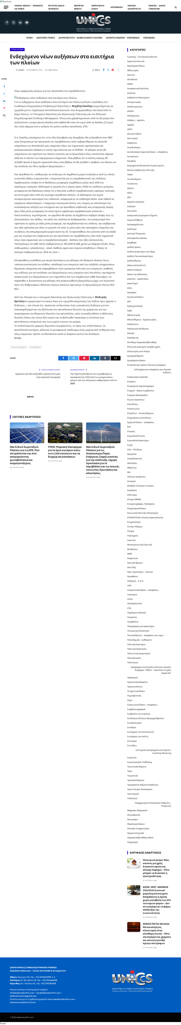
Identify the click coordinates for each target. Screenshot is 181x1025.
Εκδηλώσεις (132, 324)
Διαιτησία (132, 211)
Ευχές (130, 445)
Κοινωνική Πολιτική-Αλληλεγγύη (142, 513)
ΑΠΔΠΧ (130, 111)
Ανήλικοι (131, 93)
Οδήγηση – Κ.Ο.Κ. (135, 581)
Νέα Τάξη (131, 567)
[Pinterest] (4, 108)
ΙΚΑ (129, 472)
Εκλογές (131, 333)
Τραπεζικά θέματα (135, 780)
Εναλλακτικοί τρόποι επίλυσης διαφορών (146, 365)
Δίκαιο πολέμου (134, 270)
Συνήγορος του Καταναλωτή (140, 732)
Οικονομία (132, 594)
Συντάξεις (132, 745)
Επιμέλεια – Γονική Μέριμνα (140, 413)
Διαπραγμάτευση (135, 224)
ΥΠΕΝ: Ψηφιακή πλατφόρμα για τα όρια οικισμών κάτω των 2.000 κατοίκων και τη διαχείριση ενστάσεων (65, 451)
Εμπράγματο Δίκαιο (97, 7)
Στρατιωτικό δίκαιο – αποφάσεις (142, 704)
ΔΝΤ (129, 301)
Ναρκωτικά (132, 558)
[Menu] (6, 7)
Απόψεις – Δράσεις (136, 120)
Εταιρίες (131, 431)
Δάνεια (130, 188)
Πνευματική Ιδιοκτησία (138, 631)
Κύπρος (130, 531)
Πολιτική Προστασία (136, 649)
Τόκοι (129, 771)
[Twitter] (4, 93)
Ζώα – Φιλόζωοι (134, 449)
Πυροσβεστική (134, 695)
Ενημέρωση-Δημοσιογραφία (140, 386)
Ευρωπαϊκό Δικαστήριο (138, 440)
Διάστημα (131, 229)
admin (21, 70)
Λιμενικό (131, 540)
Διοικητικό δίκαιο (135, 297)
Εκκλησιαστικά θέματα (138, 328)
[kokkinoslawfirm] (94, 22)
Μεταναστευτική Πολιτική (139, 544)
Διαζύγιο (131, 206)
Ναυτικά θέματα (18, 347)
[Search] (175, 7)
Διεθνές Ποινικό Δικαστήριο (140, 256)
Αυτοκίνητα (132, 156)
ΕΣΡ (129, 427)
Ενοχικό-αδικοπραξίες (134, 7)
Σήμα (129, 700)
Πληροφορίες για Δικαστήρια (140, 626)
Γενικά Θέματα (17, 49)
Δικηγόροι (131, 292)
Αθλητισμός (132, 70)
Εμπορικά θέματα (79, 7)
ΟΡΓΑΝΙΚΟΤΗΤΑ (134, 603)
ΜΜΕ (129, 554)
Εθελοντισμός (133, 315)
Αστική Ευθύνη (134, 134)
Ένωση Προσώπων (136, 399)
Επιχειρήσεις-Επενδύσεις (139, 418)
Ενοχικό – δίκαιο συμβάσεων (157, 7)
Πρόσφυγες (132, 677)
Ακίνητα (131, 75)
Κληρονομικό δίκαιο (136, 508)
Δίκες (129, 288)
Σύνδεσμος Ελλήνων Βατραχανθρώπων (145, 718)
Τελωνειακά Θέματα (136, 766)
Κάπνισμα (132, 495)
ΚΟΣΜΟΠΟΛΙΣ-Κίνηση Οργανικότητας (145, 517)
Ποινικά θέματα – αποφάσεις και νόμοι (29, 7)
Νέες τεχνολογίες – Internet (140, 572)
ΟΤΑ (129, 608)
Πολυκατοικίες (134, 658)
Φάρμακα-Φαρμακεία (137, 810)
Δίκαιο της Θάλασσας (137, 274)
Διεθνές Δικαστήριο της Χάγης (141, 251)
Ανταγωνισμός (134, 102)
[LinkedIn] (4, 101)
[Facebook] (4, 86)
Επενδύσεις (132, 404)
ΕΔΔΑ (129, 310)
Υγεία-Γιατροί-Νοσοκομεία (139, 789)
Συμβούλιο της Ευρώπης (138, 714)
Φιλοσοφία (132, 819)
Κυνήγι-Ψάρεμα (134, 526)
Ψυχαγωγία (132, 842)
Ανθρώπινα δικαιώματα (138, 97)
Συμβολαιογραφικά (136, 709)
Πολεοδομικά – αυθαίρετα (139, 640)
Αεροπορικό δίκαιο (136, 66)
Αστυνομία (132, 138)
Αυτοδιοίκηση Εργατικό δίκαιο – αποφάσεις (147, 152)
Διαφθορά (131, 242)
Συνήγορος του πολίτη (137, 736)
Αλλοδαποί (132, 79)
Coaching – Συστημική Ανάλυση (142, 57)
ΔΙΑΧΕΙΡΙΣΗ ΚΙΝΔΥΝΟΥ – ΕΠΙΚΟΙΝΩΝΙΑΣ (123, 38)
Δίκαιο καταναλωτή (136, 265)
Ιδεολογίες (132, 463)
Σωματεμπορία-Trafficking (139, 762)
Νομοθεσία (132, 576)
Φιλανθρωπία (133, 815)
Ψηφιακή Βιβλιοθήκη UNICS (140, 837)
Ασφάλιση (132, 143)
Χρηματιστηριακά (135, 833)
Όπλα (130, 599)
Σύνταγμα (132, 741)
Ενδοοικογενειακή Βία (137, 377)
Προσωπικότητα (134, 686)
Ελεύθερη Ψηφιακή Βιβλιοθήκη (142, 342)
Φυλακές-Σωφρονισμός (138, 828)
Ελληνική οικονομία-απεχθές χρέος (143, 347)
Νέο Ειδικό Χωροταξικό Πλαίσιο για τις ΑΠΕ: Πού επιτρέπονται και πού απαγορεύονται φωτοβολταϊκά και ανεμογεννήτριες (24, 455)
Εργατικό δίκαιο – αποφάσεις (57, 7)
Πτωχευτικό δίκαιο (136, 691)
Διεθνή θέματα (134, 260)
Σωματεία (131, 757)
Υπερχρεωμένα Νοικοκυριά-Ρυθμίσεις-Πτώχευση (153, 804)
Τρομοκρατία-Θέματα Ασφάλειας (142, 785)
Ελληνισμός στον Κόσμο (138, 351)
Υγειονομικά (133, 794)
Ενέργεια (131, 381)
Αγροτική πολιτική (135, 61)
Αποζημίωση (117, 7)
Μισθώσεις (132, 549)
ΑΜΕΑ (130, 84)
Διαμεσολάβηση (135, 220)
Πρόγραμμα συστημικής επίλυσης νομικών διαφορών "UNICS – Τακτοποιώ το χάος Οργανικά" (151, 670)
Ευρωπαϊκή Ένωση (136, 436)
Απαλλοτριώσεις (135, 106)
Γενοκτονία (132, 183)
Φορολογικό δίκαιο (136, 824)
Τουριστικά (132, 775)
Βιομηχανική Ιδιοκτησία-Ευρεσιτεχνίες (145, 165)
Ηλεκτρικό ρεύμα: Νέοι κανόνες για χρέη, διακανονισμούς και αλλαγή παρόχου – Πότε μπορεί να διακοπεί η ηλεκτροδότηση (156, 868)
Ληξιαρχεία (132, 535)
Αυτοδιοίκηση (133, 147)
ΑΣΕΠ (129, 129)
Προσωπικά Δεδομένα (137, 682)
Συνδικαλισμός (134, 723)
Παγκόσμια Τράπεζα (136, 612)
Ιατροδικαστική (134, 458)
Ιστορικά (131, 481)
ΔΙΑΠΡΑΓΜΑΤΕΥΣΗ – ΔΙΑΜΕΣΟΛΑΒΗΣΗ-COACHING (80, 38)
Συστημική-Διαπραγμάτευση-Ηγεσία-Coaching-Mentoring (153, 751)
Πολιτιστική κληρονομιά (138, 653)
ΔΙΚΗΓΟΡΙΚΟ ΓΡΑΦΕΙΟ (45, 38)
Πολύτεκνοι (132, 662)
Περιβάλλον (35, 347)
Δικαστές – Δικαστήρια (137, 279)
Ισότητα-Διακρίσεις (136, 476)
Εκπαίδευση (133, 338)
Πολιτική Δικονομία (136, 644)
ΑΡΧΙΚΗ (29, 38)
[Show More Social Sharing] (118, 70)
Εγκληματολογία (135, 306)
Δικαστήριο (132, 283)
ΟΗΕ (129, 585)
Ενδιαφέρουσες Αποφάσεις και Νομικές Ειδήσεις (152, 371)
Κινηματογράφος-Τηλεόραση (141, 504)
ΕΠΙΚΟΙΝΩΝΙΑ (149, 38)
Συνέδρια (131, 727)
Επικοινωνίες (133, 408)
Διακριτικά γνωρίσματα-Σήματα (142, 215)
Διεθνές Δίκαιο (134, 247)
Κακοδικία (132, 490)
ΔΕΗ (129, 197)
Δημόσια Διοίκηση (135, 202)
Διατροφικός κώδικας (137, 238)
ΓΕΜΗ (130, 174)
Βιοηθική (131, 161)
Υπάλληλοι (132, 798)
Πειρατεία (132, 617)
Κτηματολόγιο (134, 522)
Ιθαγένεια (131, 467)
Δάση (129, 192)
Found (3, 1023)
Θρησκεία (131, 454)
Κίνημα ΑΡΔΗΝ (134, 499)
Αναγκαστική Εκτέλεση (138, 88)
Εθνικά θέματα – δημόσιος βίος (141, 319)
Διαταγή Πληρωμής (136, 233)
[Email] (4, 115)
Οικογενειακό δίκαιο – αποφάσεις (143, 590)
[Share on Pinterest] (113, 70)
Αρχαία (130, 125)
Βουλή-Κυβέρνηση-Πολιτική (140, 170)
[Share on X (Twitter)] (108, 70)
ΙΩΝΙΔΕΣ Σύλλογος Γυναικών (140, 486)
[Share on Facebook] (104, 70)
